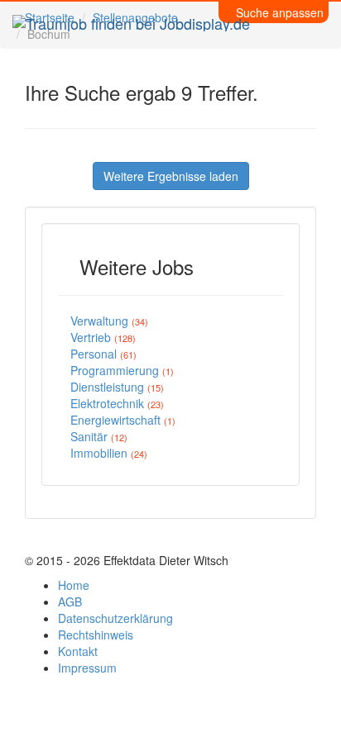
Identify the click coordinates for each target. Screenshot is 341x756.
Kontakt (78, 651)
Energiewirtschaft (122, 419)
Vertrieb (103, 337)
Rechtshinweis (95, 634)
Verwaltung (109, 320)
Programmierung (122, 370)
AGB (70, 601)
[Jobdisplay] (131, 20)
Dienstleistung (117, 386)
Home (73, 585)
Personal (103, 353)
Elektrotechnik (117, 403)
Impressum (87, 667)
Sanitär (98, 436)
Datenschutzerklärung (115, 618)
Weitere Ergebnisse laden (170, 176)
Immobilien (108, 453)
